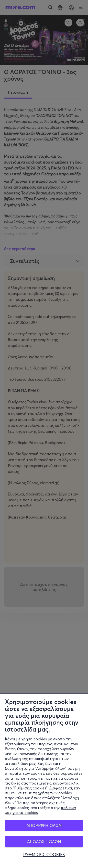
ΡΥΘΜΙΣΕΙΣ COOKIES (44, 854)
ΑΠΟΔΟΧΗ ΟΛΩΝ (44, 841)
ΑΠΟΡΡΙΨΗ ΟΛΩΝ (44, 825)
